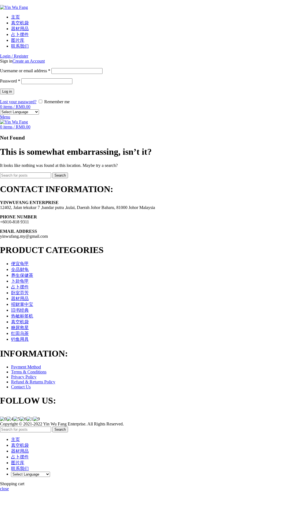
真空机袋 (20, 321)
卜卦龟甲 (20, 281)
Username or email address (25, 70)
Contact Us (21, 386)
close (4, 488)
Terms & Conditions (28, 372)
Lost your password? (18, 101)
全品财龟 (20, 269)
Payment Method (26, 367)
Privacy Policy (23, 377)
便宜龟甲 (20, 263)
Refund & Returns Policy (33, 381)
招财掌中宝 (22, 304)
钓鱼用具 (20, 339)
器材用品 (20, 298)
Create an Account (28, 61)
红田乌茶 (20, 333)
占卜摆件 (20, 287)
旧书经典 (20, 310)
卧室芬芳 (20, 292)
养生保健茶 (22, 275)
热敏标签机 (22, 316)
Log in (7, 91)
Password (10, 81)
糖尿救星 (20, 327)
